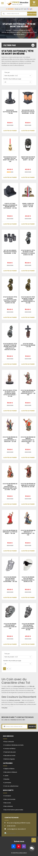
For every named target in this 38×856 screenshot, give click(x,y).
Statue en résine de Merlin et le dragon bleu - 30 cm (28, 532)
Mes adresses (8, 806)
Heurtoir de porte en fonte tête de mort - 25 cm (28, 158)
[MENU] (2, 3)
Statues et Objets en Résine (21, 30)
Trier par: (7, 72)
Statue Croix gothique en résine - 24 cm (28, 345)
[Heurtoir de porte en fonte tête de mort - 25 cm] (28, 144)
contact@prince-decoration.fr (16, 829)
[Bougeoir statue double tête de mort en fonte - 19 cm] (10, 144)
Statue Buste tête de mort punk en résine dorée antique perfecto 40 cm (28, 300)
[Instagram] (24, 846)
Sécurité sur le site (9, 755)
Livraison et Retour (9, 748)
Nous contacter (9, 741)
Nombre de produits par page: (12, 79)
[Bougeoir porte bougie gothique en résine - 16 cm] (28, 98)
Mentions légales (9, 759)
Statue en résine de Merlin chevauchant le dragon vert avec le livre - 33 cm (10, 487)
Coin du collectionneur (11, 786)
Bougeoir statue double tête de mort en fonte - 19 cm (10, 159)
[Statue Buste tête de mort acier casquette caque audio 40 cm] (28, 238)
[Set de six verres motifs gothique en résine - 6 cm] (10, 238)
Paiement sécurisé (10, 752)
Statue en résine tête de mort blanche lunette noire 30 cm (28, 579)
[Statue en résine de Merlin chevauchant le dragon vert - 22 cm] (28, 424)
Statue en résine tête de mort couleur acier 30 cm (10, 626)
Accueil (8, 30)
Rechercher (31, 14)
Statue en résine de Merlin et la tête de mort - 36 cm (10, 531)
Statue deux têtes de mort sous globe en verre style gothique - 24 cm (10, 393)
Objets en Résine (9, 768)
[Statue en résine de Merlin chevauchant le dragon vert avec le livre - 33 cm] (10, 471)
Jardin (6, 775)
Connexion (7, 796)
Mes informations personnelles (13, 810)
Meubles (6, 779)
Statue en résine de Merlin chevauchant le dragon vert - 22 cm (28, 440)
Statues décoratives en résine (11, 32)
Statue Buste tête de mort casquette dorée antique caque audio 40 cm (10, 300)
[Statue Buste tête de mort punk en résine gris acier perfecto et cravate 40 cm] (10, 331)
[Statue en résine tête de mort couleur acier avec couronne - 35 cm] (28, 611)
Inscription (32, 726)
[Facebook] (13, 846)
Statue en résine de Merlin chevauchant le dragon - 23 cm (10, 439)
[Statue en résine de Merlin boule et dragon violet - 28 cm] (28, 378)
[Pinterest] (19, 846)
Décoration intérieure (10, 772)
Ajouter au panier (10, 130)
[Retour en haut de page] (33, 841)
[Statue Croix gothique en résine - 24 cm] (28, 331)
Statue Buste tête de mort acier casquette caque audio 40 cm (28, 252)
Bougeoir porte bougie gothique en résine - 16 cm (27, 111)
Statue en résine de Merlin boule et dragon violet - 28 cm (28, 392)
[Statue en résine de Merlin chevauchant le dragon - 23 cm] (10, 424)
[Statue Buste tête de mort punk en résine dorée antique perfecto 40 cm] (28, 284)
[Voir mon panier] (33, 2)
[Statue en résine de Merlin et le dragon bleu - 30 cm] (28, 518)
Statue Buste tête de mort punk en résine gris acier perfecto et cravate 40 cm (10, 347)
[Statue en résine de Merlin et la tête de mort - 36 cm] (10, 518)
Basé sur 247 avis (19, 9)
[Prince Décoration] (17, 3)
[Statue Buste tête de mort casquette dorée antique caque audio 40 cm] (10, 284)
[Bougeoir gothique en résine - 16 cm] (10, 98)
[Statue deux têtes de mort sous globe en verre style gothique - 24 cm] (10, 378)
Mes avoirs (7, 803)
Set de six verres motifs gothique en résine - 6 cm (10, 251)
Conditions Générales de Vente (13, 745)
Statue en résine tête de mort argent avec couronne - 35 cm (10, 579)
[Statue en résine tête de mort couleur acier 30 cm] (10, 611)
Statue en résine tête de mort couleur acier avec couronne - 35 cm (27, 627)
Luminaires (7, 782)
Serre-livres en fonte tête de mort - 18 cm (28, 205)
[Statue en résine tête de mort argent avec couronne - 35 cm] (10, 564)
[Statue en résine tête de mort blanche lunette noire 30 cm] (28, 564)
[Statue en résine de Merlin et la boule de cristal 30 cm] (28, 471)
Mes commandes (9, 799)
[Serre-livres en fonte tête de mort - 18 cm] (28, 191)
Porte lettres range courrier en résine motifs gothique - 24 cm (10, 206)
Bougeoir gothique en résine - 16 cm (10, 111)
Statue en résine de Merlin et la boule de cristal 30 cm (28, 485)
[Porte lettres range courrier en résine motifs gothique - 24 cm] (10, 191)
